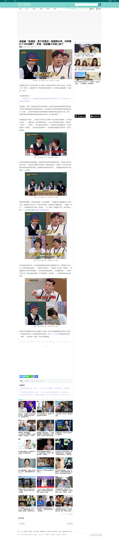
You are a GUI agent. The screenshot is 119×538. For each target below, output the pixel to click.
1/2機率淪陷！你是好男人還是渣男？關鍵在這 (63, 433)
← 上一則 (21, 523)
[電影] (48, 9)
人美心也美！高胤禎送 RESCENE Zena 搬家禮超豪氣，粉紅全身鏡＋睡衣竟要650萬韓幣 (87, 68)
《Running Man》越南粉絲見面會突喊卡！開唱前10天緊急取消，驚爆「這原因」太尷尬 (45, 490)
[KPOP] (27, 9)
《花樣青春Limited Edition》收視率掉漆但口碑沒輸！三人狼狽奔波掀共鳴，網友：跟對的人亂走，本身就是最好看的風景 (63, 509)
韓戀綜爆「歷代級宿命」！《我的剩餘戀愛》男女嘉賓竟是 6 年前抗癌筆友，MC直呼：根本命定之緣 (45, 434)
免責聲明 (47, 534)
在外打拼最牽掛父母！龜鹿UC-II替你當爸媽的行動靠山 (45, 414)
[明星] (34, 9)
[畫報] (55, 9)
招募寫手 (64, 534)
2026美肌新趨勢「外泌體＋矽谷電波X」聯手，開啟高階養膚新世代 (27, 471)
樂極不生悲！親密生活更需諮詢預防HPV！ (45, 471)
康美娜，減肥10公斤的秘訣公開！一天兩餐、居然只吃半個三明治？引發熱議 (26, 490)
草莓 (39, 46)
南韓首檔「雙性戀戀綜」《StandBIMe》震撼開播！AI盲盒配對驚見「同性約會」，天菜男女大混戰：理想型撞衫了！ (27, 434)
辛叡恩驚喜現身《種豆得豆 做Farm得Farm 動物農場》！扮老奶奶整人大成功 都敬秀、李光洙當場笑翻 (64, 490)
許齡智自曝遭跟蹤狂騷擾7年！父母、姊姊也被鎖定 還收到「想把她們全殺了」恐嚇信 (45, 453)
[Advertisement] (45, 359)
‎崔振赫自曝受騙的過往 (41, 210)
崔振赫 (41, 381)
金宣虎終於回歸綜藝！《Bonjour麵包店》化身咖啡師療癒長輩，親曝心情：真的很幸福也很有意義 (63, 472)
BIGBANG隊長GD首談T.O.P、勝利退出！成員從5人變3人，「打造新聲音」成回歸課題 (87, 82)
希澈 (37, 381)
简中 (115, 1)
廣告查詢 (58, 534)
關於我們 (41, 534)
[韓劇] (41, 9)
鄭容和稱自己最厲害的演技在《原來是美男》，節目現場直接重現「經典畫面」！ (45, 509)
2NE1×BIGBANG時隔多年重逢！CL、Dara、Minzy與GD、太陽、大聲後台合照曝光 (86, 55)
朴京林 (33, 381)
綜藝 (21, 46)
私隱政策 (53, 534)
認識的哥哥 (27, 381)
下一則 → (70, 523)
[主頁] (20, 9)
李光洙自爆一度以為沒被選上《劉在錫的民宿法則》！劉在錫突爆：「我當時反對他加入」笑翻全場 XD (63, 453)
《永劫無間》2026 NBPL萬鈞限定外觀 (63, 414)
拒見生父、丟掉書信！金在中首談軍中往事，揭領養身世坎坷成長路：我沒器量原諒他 (26, 415)
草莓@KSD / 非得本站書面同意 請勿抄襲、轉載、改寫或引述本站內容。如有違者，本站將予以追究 (44, 341)
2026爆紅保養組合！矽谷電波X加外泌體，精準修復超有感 (26, 452)
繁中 (111, 1)
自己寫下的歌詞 (54, 334)
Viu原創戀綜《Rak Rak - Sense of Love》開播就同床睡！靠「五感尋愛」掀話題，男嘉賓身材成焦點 (26, 509)
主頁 (18, 531)
